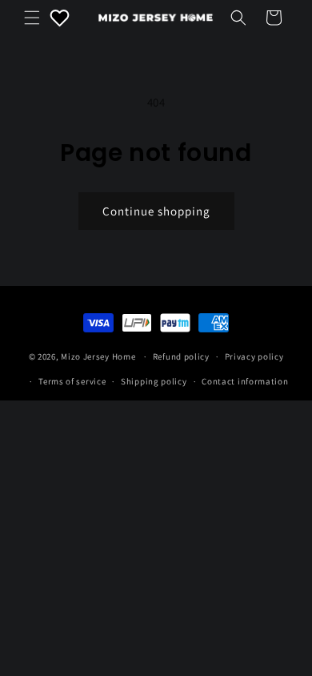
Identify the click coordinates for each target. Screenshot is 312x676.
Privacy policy (254, 356)
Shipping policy (154, 381)
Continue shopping (156, 211)
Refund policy (181, 356)
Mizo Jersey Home (98, 356)
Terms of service (72, 381)
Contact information (245, 381)
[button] (32, 17)
